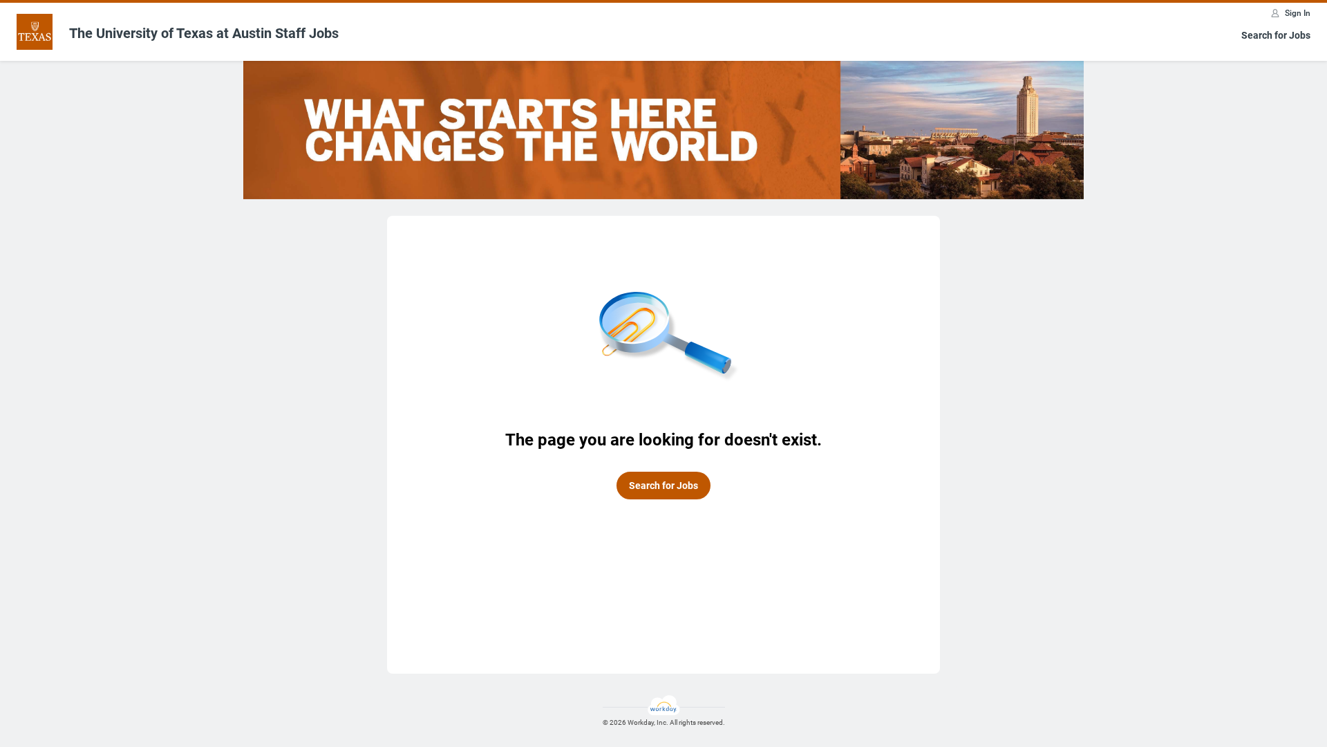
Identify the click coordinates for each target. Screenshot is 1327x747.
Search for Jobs (1275, 35)
